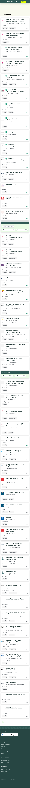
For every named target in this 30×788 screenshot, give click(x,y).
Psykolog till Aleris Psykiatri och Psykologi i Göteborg (14, 558)
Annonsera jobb (5, 760)
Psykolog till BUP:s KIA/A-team (14, 438)
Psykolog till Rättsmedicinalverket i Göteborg (15, 159)
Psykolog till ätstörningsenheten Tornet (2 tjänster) (15, 530)
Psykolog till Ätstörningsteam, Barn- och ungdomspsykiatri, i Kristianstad (14, 291)
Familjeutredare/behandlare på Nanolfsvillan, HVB (14, 627)
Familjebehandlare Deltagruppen (15, 492)
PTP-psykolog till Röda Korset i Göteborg (15, 76)
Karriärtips (4, 771)
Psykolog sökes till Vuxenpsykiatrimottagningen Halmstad (14, 708)
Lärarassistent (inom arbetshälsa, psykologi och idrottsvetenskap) (13, 585)
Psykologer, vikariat (11, 682)
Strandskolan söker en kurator (13, 104)
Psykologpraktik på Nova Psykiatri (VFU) (15, 345)
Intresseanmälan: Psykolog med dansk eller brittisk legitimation (15, 382)
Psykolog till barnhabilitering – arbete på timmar (14, 264)
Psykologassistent (11, 571)
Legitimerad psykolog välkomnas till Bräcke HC (15, 305)
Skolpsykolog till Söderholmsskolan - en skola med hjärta (14, 669)
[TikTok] (10, 776)
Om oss (3, 742)
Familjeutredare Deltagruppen (14, 505)
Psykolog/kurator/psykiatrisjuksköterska (15, 424)
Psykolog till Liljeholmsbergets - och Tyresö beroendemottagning (15, 599)
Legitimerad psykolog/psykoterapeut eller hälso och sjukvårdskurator (14, 236)
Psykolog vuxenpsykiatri (12, 318)
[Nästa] (27, 722)
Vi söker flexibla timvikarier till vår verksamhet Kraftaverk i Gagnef (15, 62)
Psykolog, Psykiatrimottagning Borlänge (14, 198)
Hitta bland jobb (5, 751)
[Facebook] (7, 776)
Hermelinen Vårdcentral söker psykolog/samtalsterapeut (14, 544)
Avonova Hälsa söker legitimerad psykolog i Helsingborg (15, 396)
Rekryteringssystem (6, 762)
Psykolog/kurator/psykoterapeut (15, 172)
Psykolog (9, 132)
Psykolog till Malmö (11, 185)
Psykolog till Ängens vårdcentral (12, 118)
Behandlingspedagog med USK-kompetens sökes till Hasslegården (15, 34)
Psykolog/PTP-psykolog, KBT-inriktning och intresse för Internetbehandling (14, 451)
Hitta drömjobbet (5, 769)
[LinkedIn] (5, 776)
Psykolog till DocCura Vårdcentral (15, 695)
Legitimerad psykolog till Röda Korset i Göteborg (14, 48)
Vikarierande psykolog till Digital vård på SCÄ (15, 465)
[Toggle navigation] (28, 2)
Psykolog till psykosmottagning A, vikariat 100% (14, 145)
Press (2, 753)
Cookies (3, 746)
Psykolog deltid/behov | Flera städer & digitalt (14, 359)
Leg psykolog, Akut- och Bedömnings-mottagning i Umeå (15, 655)
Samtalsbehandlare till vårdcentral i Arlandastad (13, 331)
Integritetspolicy (5, 744)
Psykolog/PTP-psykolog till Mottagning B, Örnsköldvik (13, 641)
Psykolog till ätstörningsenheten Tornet (15, 479)
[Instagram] (2, 776)
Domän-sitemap (5, 749)
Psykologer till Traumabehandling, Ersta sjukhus (15, 90)
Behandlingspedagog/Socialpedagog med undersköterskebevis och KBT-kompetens (15, 20)
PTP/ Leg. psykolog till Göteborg (15, 211)
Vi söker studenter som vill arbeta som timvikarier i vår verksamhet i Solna (15, 613)
